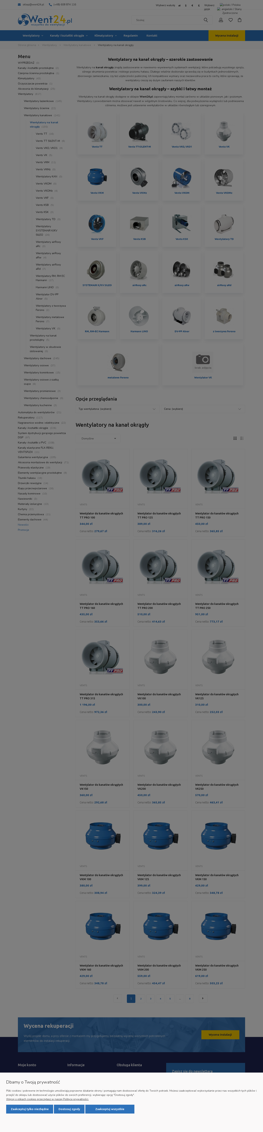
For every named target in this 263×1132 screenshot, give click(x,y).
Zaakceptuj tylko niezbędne (30, 1109)
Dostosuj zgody (69, 1109)
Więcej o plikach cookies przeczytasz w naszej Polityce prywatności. (47, 1099)
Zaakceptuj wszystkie (109, 1109)
